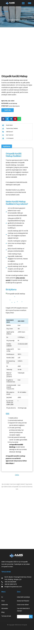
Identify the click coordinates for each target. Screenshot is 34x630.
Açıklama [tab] (6, 146)
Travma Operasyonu (14, 106)
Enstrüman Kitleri (23, 605)
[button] (23, 3)
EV (2, 20)
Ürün (6, 20)
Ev (2, 597)
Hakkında (4, 605)
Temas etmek (6, 616)
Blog (2, 612)
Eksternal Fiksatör (23, 601)
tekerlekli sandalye (23, 597)
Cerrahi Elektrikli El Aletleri (23, 609)
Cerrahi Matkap (12, 103)
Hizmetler (4, 608)
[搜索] (31, 616)
